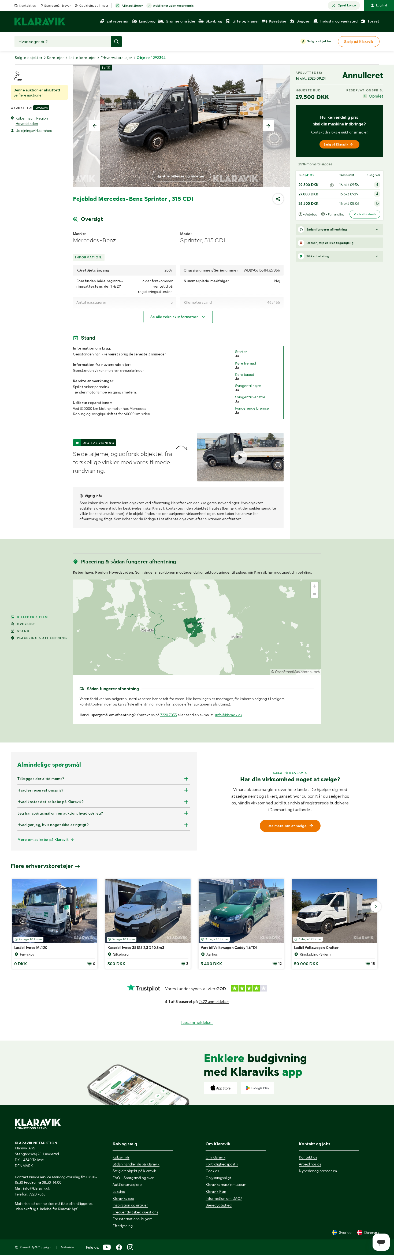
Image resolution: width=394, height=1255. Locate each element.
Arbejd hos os (310, 1164)
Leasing (119, 1191)
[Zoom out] (314, 594)
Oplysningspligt (218, 1178)
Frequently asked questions (135, 1212)
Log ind (381, 5)
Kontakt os (27, 6)
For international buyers (132, 1219)
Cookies (212, 1171)
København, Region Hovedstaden (32, 121)
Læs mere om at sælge (286, 826)
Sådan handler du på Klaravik (136, 1164)
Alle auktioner (132, 6)
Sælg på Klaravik (336, 144)
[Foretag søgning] (116, 41)
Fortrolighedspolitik (222, 1164)
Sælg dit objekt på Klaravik (134, 1171)
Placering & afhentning (42, 638)
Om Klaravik (215, 1157)
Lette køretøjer (82, 57)
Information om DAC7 (224, 1198)
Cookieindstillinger (94, 6)
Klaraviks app (123, 1198)
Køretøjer (55, 57)
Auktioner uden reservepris (173, 6)
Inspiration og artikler (130, 1205)
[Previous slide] (94, 125)
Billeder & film (32, 617)
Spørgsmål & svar (57, 6)
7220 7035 (168, 715)
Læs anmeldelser (197, 1022)
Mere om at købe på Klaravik (43, 839)
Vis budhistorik (365, 214)
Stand (23, 631)
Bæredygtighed (219, 1205)
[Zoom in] (314, 586)
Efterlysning (123, 1226)
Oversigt (26, 624)
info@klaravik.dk (228, 715)
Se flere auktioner (28, 95)
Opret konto (347, 5)
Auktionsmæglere (127, 1184)
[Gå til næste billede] (375, 906)
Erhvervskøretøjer (116, 57)
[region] (197, 627)
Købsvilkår (121, 1157)
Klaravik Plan (216, 1191)
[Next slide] (268, 125)
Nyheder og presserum (318, 1171)
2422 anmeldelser (214, 1001)
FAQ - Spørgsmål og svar (133, 1178)
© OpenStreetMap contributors (295, 672)
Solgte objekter (319, 41)
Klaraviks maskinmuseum (226, 1184)
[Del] (278, 199)
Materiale (67, 1247)
